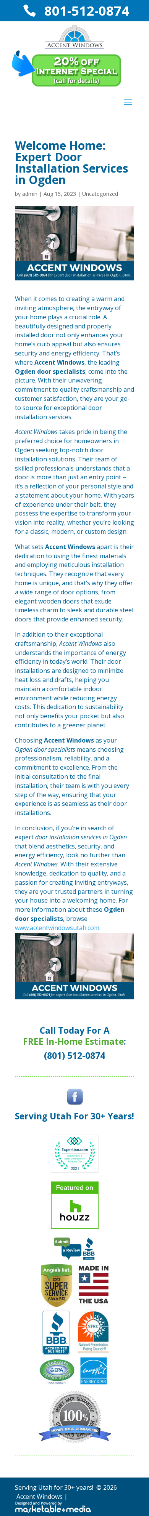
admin (29, 193)
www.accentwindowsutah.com (57, 928)
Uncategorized (100, 193)
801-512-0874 (85, 10)
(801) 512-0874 (74, 1055)
